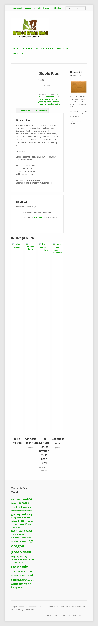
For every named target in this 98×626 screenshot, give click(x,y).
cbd (19, 507)
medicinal (16, 537)
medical (21, 534)
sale (25, 566)
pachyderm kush (17, 559)
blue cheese (22, 499)
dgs (45, 102)
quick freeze (20, 562)
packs (25, 559)
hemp (30, 514)
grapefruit (42, 104)
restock (16, 566)
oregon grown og (19, 556)
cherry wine (27, 507)
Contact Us (18, 53)
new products (23, 541)
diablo (49, 102)
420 (12, 499)
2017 (16, 499)
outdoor (51, 104)
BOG (29, 499)
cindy (13, 510)
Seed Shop (27, 48)
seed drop (23, 571)
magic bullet (15, 527)
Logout (28, 8)
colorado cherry (21, 510)
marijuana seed (21, 531)
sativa (57, 104)
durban (56, 102)
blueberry (49, 99)
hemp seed (16, 518)
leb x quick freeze (17, 524)
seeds (22, 575)
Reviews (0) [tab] (41, 110)
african (41, 99)
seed (14, 571)
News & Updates (65, 48)
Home (15, 48)
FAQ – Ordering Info (44, 48)
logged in (38, 217)
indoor (14, 521)
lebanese (30, 521)
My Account (17, 8)
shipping (22, 579)
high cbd (26, 517)
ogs (31, 541)
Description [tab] (24, 110)
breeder (14, 503)
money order (26, 538)
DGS (57, 94)
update (30, 580)
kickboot (22, 520)
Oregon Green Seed (46, 97)
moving (14, 541)
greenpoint (18, 514)
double (29, 510)
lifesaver (29, 524)
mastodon (14, 534)
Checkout (58, 8)
